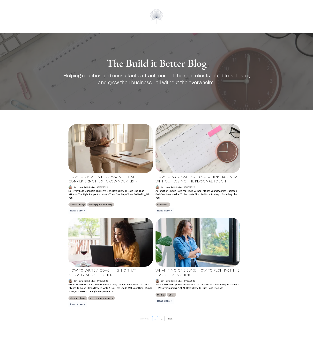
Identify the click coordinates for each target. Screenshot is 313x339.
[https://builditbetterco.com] (156, 16)
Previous (144, 318)
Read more (76, 210)
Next (170, 318)
